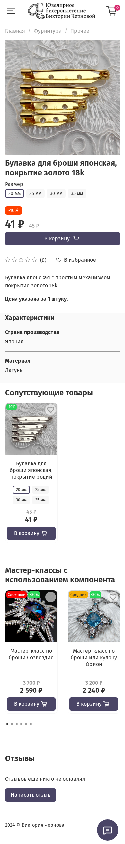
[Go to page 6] (31, 724)
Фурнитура (48, 31)
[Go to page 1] (7, 724)
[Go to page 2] (12, 724)
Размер (14, 184)
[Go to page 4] (21, 724)
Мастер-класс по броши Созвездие (31, 654)
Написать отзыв (31, 795)
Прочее (79, 31)
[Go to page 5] (26, 724)
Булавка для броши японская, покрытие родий (31, 470)
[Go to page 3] (17, 724)
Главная (15, 31)
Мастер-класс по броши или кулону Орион (94, 657)
